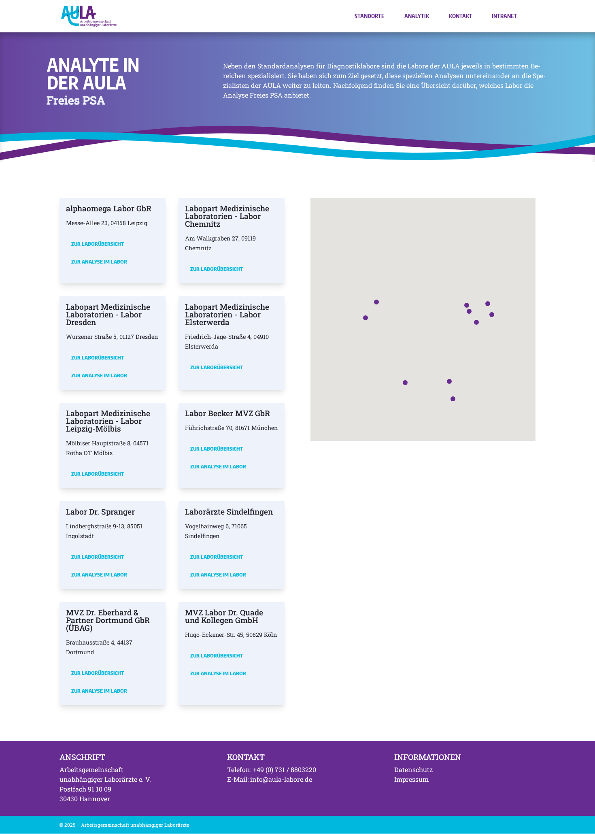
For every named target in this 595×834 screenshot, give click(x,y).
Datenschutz (413, 769)
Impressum (411, 779)
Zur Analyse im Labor (99, 261)
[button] (469, 311)
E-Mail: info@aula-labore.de (269, 779)
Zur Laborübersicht (97, 243)
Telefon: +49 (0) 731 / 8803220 (271, 769)
